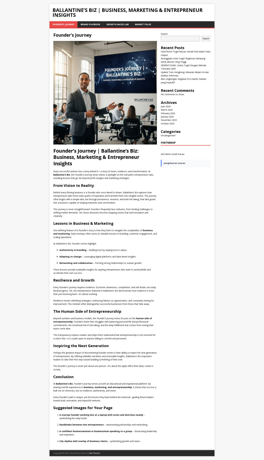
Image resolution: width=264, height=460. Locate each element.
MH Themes (95, 453)
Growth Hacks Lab (117, 24)
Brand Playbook (90, 24)
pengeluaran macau (174, 163)
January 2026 (167, 116)
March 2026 (167, 109)
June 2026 (166, 106)
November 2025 (169, 120)
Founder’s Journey (63, 24)
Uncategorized (168, 135)
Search (164, 33)
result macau (178, 154)
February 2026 (168, 113)
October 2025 (167, 123)
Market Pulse (143, 24)
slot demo (166, 154)
